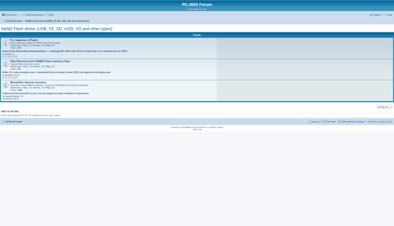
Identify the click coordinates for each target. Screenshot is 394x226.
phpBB (186, 127)
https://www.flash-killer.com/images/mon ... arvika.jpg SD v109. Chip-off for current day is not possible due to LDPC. (65, 51)
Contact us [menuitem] (315, 121)
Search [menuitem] (390, 21)
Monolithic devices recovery (28, 82)
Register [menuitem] (377, 15)
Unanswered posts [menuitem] (34, 15)
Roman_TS (38, 45)
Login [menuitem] (389, 15)
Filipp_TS (50, 45)
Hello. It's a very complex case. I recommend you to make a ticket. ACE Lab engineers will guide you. (56, 72)
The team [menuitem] (331, 121)
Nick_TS (27, 45)
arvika (8, 54)
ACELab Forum (14, 21)
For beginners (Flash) (24, 40)
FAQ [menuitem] (51, 15)
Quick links (11, 15)
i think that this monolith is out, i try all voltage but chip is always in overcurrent (45, 93)
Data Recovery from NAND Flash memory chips (40, 61)
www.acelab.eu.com (197, 9)
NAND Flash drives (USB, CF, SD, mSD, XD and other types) (57, 21)
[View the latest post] (13, 54)
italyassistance (12, 96)
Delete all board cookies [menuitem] (353, 121)
